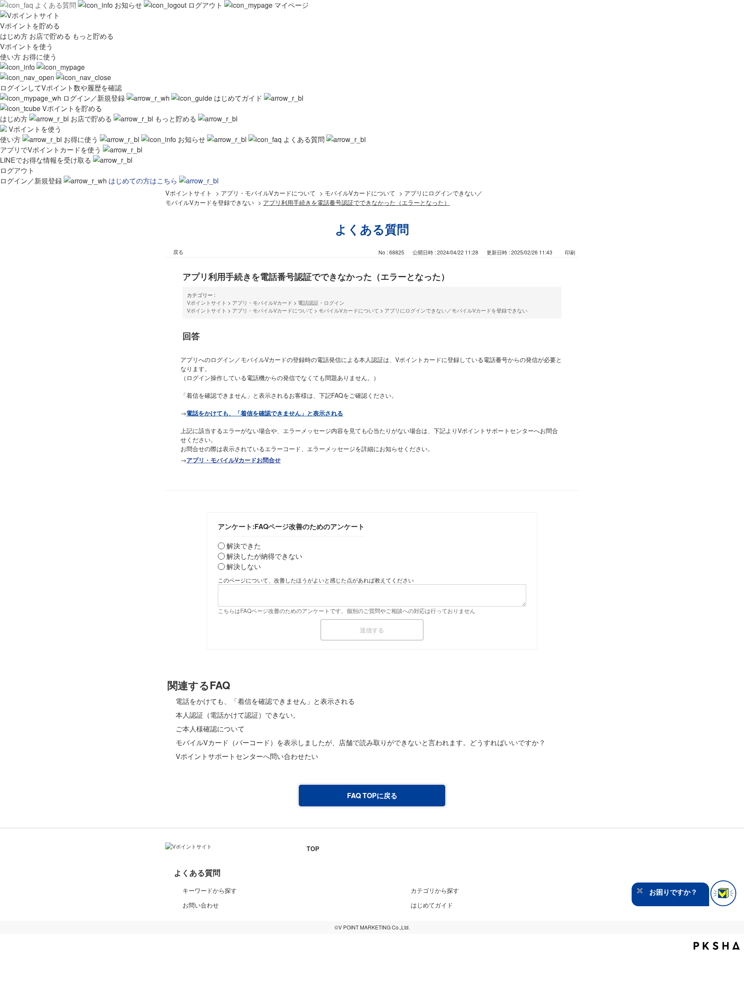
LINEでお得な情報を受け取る (46, 160)
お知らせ (128, 5)
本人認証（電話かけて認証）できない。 (238, 715)
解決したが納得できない (264, 556)
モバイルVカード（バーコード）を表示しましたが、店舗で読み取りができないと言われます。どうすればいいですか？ (361, 742)
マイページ (291, 5)
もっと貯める (93, 36)
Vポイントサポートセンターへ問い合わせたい (247, 756)
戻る (178, 251)
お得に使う (39, 57)
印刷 (570, 252)
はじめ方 (14, 36)
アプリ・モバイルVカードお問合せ (233, 459)
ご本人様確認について (210, 729)
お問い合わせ (201, 905)
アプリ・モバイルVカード (262, 302)
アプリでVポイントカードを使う (51, 150)
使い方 (11, 57)
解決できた (243, 546)
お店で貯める (50, 36)
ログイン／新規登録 (94, 98)
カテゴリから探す (435, 890)
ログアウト (205, 5)
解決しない (243, 566)
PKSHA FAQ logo (717, 945)
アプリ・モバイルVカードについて (268, 192)
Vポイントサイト (188, 192)
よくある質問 (55, 5)
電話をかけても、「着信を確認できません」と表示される (265, 701)
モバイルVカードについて (360, 192)
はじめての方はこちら (143, 181)
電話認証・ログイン (321, 302)
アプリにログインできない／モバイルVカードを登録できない (455, 310)
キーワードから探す (210, 890)
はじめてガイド (238, 98)
